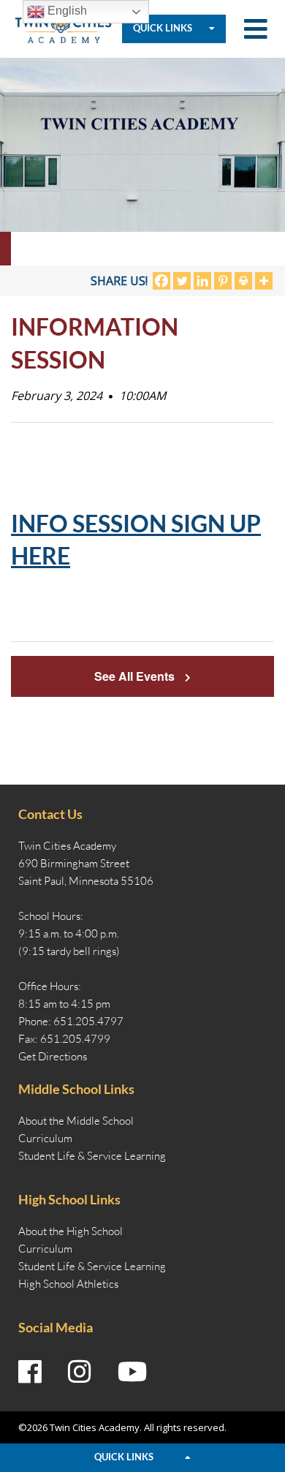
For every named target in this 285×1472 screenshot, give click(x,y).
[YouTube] (132, 1372)
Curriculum (45, 1138)
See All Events (136, 676)
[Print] (243, 281)
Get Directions (52, 1056)
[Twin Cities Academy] (63, 28)
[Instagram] (79, 1372)
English (66, 10)
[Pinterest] (223, 281)
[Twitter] (182, 281)
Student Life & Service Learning (92, 1156)
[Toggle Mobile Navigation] (255, 29)
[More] (264, 281)
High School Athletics (68, 1284)
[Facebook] (161, 281)
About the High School (70, 1231)
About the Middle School (76, 1121)
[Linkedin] (202, 281)
